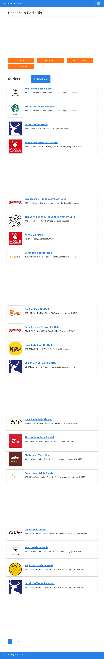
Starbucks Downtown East (40, 106)
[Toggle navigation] (98, 3)
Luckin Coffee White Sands (40, 583)
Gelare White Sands (36, 529)
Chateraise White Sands (38, 455)
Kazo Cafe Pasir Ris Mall (38, 344)
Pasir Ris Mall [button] (21, 66)
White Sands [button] (50, 60)
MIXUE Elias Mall (34, 234)
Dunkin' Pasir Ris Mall (37, 309)
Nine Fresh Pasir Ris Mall (38, 419)
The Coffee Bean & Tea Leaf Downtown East (50, 216)
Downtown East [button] (80, 60)
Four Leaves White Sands (39, 473)
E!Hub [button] (21, 60)
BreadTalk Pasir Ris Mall (38, 252)
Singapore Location (12, 3)
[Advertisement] (53, 36)
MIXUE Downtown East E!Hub (41, 142)
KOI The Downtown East (39, 88)
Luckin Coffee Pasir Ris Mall (40, 362)
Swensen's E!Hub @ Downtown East (45, 198)
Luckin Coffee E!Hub (36, 124)
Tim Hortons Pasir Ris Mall (39, 437)
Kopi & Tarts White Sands (39, 565)
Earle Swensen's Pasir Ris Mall (42, 326)
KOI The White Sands (36, 547)
